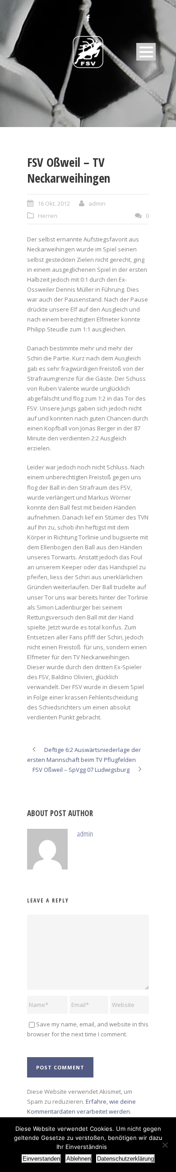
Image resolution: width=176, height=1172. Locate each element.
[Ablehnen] (164, 1144)
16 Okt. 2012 (53, 203)
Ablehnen (78, 1158)
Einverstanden (41, 1158)
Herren (47, 216)
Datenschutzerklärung (125, 1158)
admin (97, 203)
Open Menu (146, 52)
